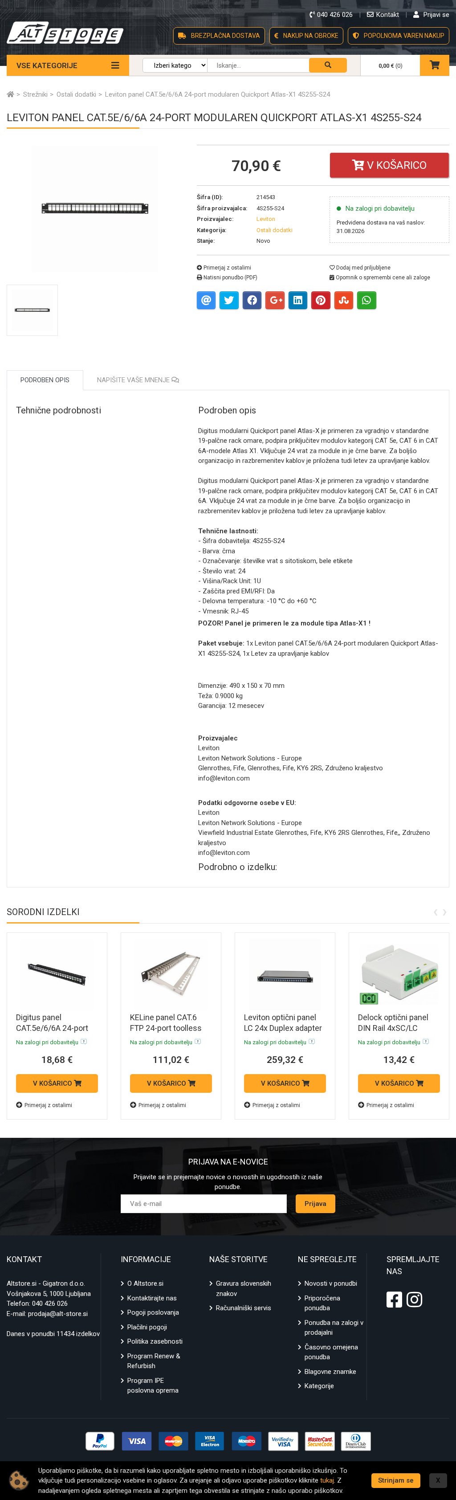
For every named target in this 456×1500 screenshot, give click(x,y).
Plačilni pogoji (147, 1327)
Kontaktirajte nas (152, 1298)
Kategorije (319, 1386)
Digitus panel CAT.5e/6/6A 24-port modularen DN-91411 (53, 1028)
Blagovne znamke (330, 1372)
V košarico (395, 165)
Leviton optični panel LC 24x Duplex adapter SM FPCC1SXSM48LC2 (284, 1028)
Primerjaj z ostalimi (226, 268)
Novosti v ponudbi (331, 1283)
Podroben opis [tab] (44, 380)
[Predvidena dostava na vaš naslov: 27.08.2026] (197, 1041)
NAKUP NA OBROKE (310, 35)
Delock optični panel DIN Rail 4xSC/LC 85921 (393, 1028)
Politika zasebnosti (155, 1341)
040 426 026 (50, 1304)
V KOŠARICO (53, 1083)
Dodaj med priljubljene (363, 268)
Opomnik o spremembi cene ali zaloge (382, 277)
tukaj (327, 1480)
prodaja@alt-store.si (58, 1314)
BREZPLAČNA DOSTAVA (225, 35)
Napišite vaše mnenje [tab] (134, 380)
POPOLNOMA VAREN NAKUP (403, 35)
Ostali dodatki (274, 230)
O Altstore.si (145, 1283)
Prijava (315, 1204)
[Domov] (10, 94)
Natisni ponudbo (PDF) (229, 277)
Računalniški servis (243, 1308)
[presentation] (435, 911)
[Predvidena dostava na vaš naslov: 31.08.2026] (83, 1041)
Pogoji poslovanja (153, 1312)
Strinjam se (396, 1480)
